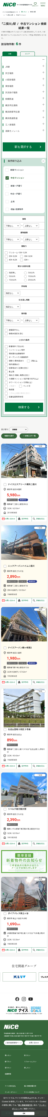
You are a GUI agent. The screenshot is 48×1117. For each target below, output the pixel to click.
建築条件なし (14, 330)
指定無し (12, 273)
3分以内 (31, 273)
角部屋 (11, 390)
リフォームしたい (30, 1062)
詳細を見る (40, 519)
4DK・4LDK (13, 260)
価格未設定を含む (16, 334)
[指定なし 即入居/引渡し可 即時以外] (12, 307)
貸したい (27, 1068)
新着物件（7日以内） (16, 346)
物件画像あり (14, 364)
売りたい (27, 1055)
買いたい (24, 12)
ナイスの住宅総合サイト (10, 12)
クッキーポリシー (11, 1092)
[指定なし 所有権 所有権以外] (12, 293)
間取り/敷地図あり (16, 361)
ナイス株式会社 (10, 1086)
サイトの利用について (31, 1092)
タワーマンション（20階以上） (20, 382)
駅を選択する (23, 146)
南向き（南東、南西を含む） (19, 375)
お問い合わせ (10, 519)
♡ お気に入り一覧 (29, 436)
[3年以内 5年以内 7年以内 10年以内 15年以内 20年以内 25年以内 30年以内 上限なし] (31, 320)
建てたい (8, 1062)
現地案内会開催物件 (17, 354)
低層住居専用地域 (16, 397)
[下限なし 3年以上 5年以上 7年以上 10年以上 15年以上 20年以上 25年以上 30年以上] (13, 320)
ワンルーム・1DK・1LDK (18, 253)
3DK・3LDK (28, 256)
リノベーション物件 (17, 350)
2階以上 (34, 361)
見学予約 (25, 519)
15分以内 (12, 280)
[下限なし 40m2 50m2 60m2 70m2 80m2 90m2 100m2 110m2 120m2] (13, 239)
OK (24, 1113)
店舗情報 (8, 1074)
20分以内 (31, 280)
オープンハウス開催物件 (18, 357)
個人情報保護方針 (30, 1086)
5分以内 (12, 276)
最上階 (11, 372)
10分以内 (31, 276)
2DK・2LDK (13, 256)
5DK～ (26, 260)
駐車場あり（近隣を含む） (19, 368)
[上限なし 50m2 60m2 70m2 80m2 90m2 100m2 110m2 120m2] (31, 239)
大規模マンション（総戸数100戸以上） (24, 379)
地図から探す (9, 436)
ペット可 (26, 386)
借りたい (8, 1068)
